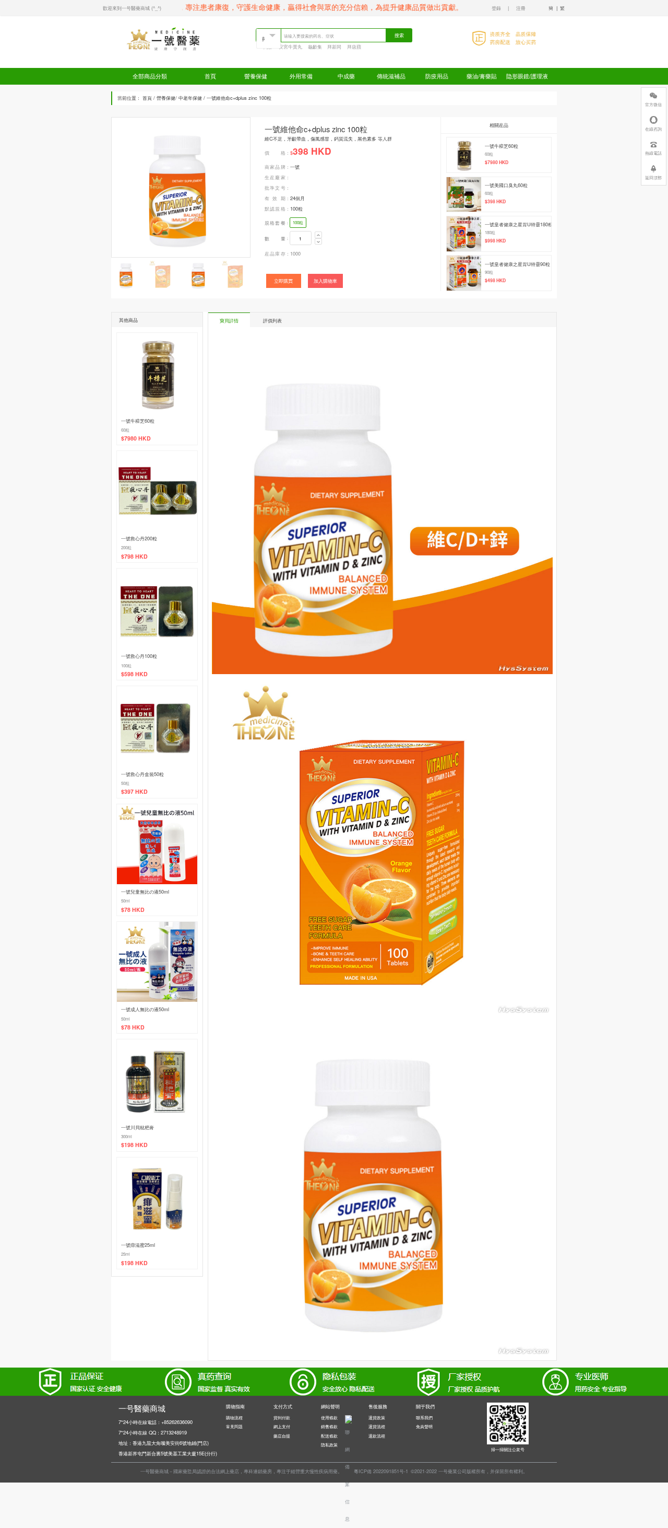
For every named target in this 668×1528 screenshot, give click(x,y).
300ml (126, 1136)
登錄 (496, 7)
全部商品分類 (150, 76)
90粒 (489, 272)
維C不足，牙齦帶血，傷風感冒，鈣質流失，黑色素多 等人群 (328, 138)
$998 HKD (495, 240)
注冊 (521, 7)
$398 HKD (495, 201)
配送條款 (329, 1436)
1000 (295, 253)
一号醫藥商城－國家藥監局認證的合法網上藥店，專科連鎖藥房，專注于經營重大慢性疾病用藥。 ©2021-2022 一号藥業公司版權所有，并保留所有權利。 (334, 1471)
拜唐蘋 (354, 46)
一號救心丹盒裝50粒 (142, 774)
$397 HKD (134, 791)
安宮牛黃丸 (290, 46)
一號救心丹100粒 (139, 655)
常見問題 (234, 1426)
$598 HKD (134, 674)
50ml (125, 901)
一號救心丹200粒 (139, 538)
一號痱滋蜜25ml (138, 1244)
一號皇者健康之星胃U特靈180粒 (519, 224)
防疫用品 (436, 76)
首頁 (210, 76)
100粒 (296, 208)
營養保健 (255, 76)
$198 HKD (134, 1145)
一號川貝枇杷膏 (137, 1127)
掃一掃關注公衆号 (507, 1449)
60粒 (489, 154)
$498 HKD (495, 280)
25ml (125, 1254)
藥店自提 (281, 1436)
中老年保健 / (191, 97)
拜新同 (334, 46)
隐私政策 (329, 1445)
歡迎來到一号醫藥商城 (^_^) (132, 7)
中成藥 (346, 76)
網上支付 (281, 1426)
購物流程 (234, 1417)
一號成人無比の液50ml (145, 1009)
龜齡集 (315, 46)
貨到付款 (281, 1417)
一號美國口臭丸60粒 (506, 185)
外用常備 (301, 76)
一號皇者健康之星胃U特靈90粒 (517, 264)
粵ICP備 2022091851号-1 (381, 1471)
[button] (240, 183)
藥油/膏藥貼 (482, 76)
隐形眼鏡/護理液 (527, 76)
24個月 (297, 198)
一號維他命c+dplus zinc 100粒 (239, 97)
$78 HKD (133, 909)
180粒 (490, 232)
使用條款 (329, 1417)
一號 (295, 166)
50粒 (125, 783)
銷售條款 (329, 1426)
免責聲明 (424, 1426)
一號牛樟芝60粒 (501, 145)
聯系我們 (424, 1417)
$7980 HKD (496, 162)
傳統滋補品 (391, 76)
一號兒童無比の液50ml (145, 891)
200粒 (126, 547)
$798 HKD (134, 556)
